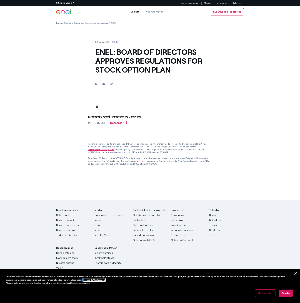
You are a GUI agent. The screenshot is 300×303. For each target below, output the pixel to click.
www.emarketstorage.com (101, 149)
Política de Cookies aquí (94, 280)
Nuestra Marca (154, 11)
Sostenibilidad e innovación (149, 210)
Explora (135, 13)
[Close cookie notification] (296, 273)
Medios (207, 3)
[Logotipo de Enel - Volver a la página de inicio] (64, 12)
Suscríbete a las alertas (227, 11)
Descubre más (64, 247)
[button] (66, 3)
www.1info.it (139, 161)
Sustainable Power (106, 247)
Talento (237, 3)
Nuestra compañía (189, 3)
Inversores (222, 3)
